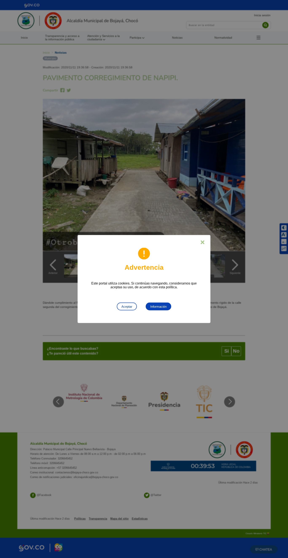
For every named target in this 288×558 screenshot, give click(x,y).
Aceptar (126, 306)
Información (158, 306)
